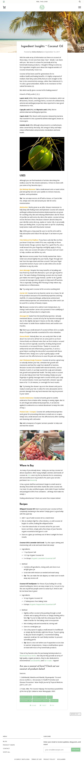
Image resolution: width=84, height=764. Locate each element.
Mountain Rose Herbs (28, 656)
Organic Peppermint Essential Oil (42, 604)
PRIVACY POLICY (49, 759)
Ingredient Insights (41, 700)
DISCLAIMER (61, 759)
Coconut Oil (26, 700)
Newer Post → (75, 714)
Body (50, 697)
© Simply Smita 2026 (22, 759)
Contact (6, 748)
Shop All (6, 752)
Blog (5, 741)
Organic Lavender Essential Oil (43, 558)
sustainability (35, 660)
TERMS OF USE (36, 759)
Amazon (33, 480)
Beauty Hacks (26, 697)
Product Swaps (9, 745)
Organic (55, 700)
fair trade (48, 660)
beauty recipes (40, 697)
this (29, 475)
